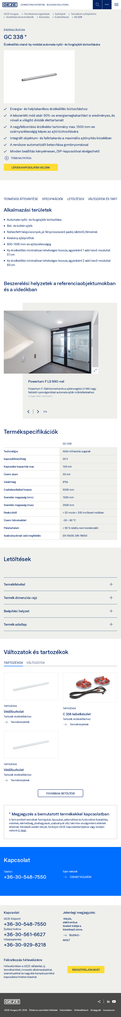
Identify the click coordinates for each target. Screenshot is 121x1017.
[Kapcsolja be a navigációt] (116, 4)
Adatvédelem (66, 1010)
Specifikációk (52, 199)
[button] (28, 411)
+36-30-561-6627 (24, 934)
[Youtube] (114, 1001)
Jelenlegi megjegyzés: (79, 912)
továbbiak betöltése (60, 793)
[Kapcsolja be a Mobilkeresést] (97, 4)
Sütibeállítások (81, 1010)
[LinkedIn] (108, 1001)
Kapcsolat (11, 912)
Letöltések (75, 199)
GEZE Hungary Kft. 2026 (15, 1010)
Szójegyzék (95, 1010)
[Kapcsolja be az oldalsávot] (107, 4)
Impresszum (109, 1010)
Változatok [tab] (35, 662)
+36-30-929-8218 (25, 944)
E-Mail (22, 830)
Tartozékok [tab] (13, 662)
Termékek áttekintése (21, 199)
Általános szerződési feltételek (43, 1010)
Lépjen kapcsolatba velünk (31, 167)
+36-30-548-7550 (25, 877)
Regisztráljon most (86, 969)
